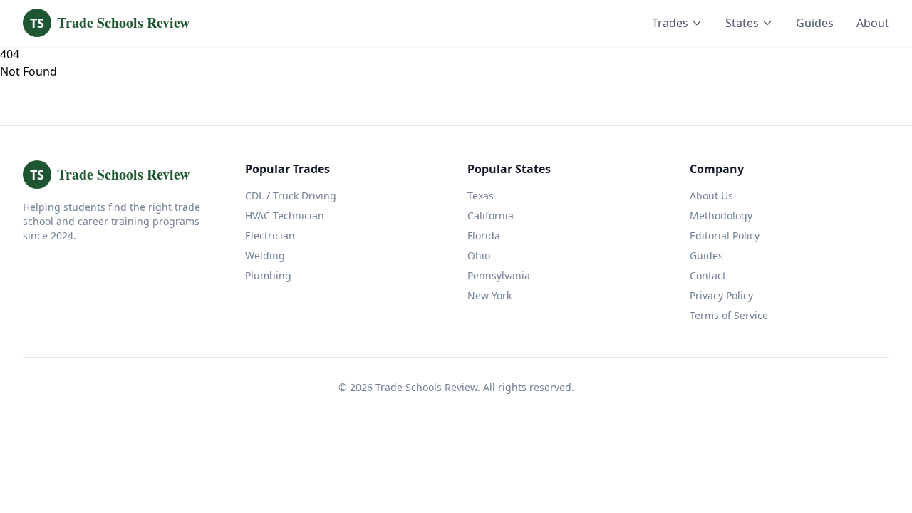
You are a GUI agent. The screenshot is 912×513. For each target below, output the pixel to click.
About (872, 23)
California (490, 215)
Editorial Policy (725, 235)
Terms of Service (729, 315)
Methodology (721, 215)
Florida (483, 235)
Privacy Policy (721, 295)
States (742, 23)
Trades (670, 23)
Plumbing (268, 275)
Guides (815, 23)
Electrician (270, 235)
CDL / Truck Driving (290, 195)
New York (489, 295)
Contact (708, 275)
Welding (265, 255)
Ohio (478, 255)
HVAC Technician (284, 215)
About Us (711, 195)
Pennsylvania (498, 275)
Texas (480, 195)
